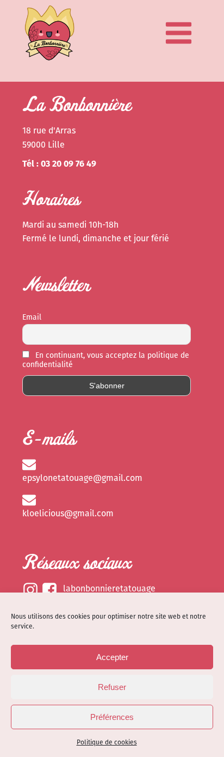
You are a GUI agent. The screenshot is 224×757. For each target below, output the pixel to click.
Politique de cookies (107, 742)
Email (31, 317)
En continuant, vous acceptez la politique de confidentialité (105, 360)
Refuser (112, 687)
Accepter (112, 657)
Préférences (112, 717)
